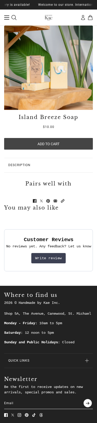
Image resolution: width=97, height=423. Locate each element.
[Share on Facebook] (35, 201)
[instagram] (19, 415)
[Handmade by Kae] (48, 17)
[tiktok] (34, 415)
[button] (62, 201)
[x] (12, 415)
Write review (48, 258)
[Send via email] (55, 201)
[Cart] (90, 17)
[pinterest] (26, 415)
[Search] (14, 17)
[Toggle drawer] (6, 17)
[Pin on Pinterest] (48, 201)
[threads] (41, 415)
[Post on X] (41, 201)
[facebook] (6, 415)
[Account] (83, 17)
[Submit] (88, 403)
